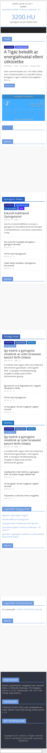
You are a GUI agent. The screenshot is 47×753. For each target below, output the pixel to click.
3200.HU (23, 17)
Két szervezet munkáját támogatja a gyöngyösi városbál (19, 243)
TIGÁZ (38, 66)
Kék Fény (31, 343)
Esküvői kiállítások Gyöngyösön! (16, 214)
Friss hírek (9, 47)
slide (21, 208)
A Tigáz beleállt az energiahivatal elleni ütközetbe (23, 57)
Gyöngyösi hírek (22, 205)
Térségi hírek (10, 346)
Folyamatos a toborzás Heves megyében (21, 495)
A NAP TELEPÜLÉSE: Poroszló (29, 609)
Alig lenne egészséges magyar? (15, 515)
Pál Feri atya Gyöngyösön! (15, 253)
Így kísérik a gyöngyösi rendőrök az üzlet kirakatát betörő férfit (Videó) (22, 354)
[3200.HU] (3, 28)
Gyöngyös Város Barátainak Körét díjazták (20, 523)
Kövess (7, 127)
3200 (16, 66)
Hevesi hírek (20, 343)
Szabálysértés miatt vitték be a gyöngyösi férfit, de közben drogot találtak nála (21, 473)
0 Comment (24, 66)
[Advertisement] (23, 169)
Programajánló (10, 208)
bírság (32, 66)
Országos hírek (21, 47)
